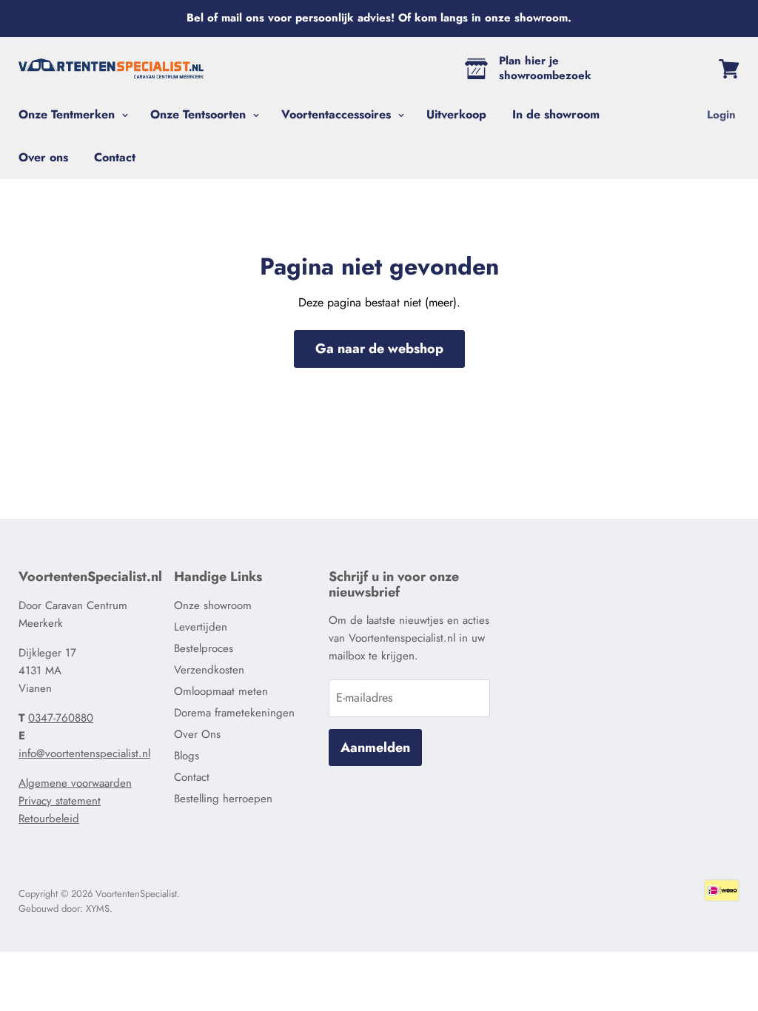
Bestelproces (203, 648)
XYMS (98, 908)
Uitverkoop (456, 114)
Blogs (186, 756)
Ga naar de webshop (379, 348)
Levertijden (200, 627)
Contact (114, 157)
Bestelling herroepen (223, 798)
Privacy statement (60, 801)
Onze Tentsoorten (199, 114)
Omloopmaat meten (221, 691)
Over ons (43, 157)
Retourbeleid (49, 818)
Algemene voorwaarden (75, 783)
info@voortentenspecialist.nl (84, 753)
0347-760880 (60, 718)
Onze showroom (213, 605)
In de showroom (556, 114)
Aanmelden (375, 747)
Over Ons (197, 734)
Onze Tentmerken (68, 114)
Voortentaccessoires (338, 114)
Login (721, 115)
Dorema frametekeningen (234, 713)
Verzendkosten (209, 670)
